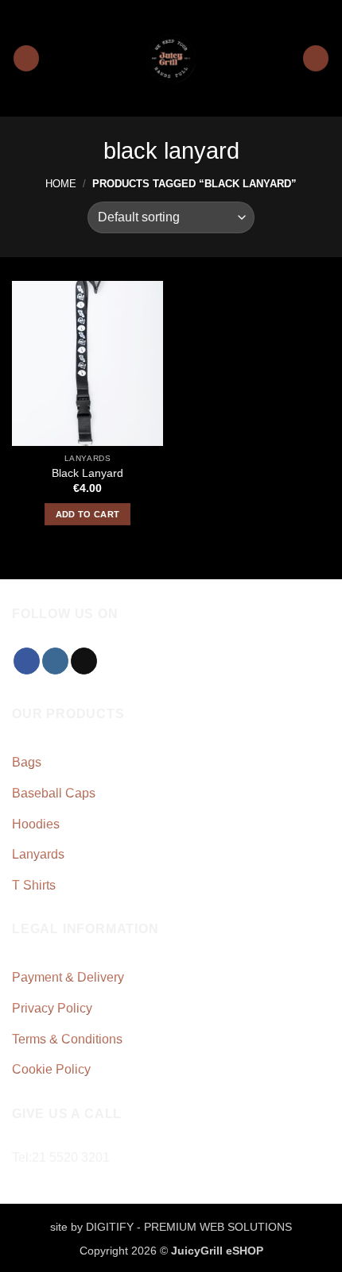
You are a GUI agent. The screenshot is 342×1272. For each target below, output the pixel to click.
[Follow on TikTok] (84, 661)
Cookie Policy (51, 1069)
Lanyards (38, 854)
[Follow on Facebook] (27, 661)
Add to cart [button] (88, 514)
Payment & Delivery (68, 977)
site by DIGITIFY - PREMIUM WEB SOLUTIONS (171, 1226)
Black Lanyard (87, 473)
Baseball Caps (53, 793)
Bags (26, 762)
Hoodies (36, 824)
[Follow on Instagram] (55, 661)
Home (60, 184)
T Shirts (34, 885)
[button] (26, 58)
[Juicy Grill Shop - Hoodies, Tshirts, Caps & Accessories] (171, 58)
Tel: (61, 1157)
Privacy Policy (52, 1008)
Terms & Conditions (67, 1039)
